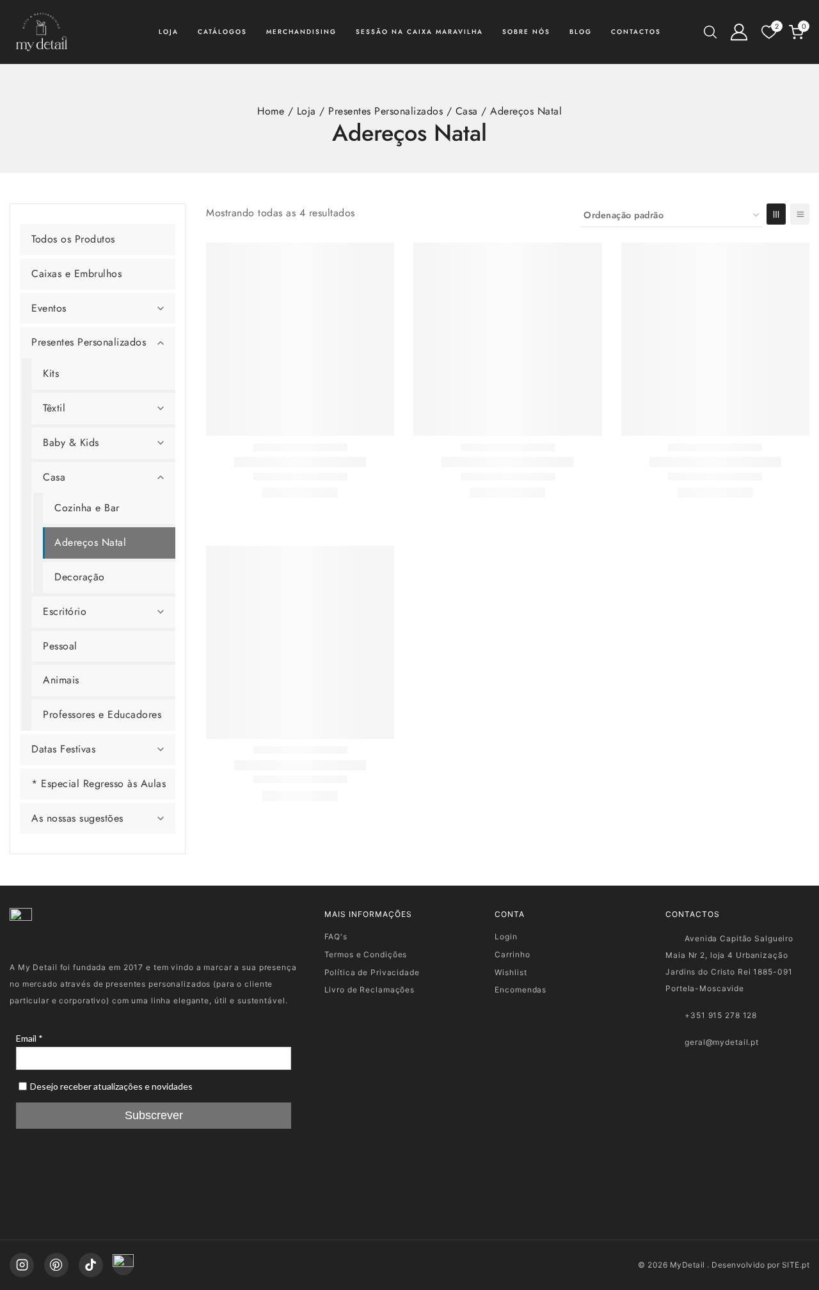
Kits (51, 373)
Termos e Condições (366, 954)
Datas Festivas (63, 749)
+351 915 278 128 (721, 1015)
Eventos (49, 308)
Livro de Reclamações (369, 989)
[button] (160, 308)
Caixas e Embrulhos (76, 273)
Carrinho (512, 954)
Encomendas (520, 989)
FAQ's (335, 936)
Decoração (79, 576)
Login (506, 936)
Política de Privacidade (372, 972)
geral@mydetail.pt (722, 1042)
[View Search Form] (710, 32)
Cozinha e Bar (87, 507)
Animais (61, 680)
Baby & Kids (71, 442)
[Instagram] (22, 1265)
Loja (169, 31)
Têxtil (54, 408)
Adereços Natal (90, 542)
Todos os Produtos (73, 239)
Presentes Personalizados (88, 342)
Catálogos (222, 31)
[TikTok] (91, 1265)
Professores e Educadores (102, 714)
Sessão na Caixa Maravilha (419, 31)
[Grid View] (776, 214)
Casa (54, 477)
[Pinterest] (56, 1265)
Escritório (64, 611)
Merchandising (301, 31)
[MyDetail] (41, 32)
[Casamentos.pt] (123, 1264)
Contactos (636, 31)
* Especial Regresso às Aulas (98, 783)
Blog (580, 31)
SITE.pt (796, 1265)
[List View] (799, 214)
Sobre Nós (526, 31)
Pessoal (60, 646)
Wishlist (511, 972)
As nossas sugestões (77, 818)
